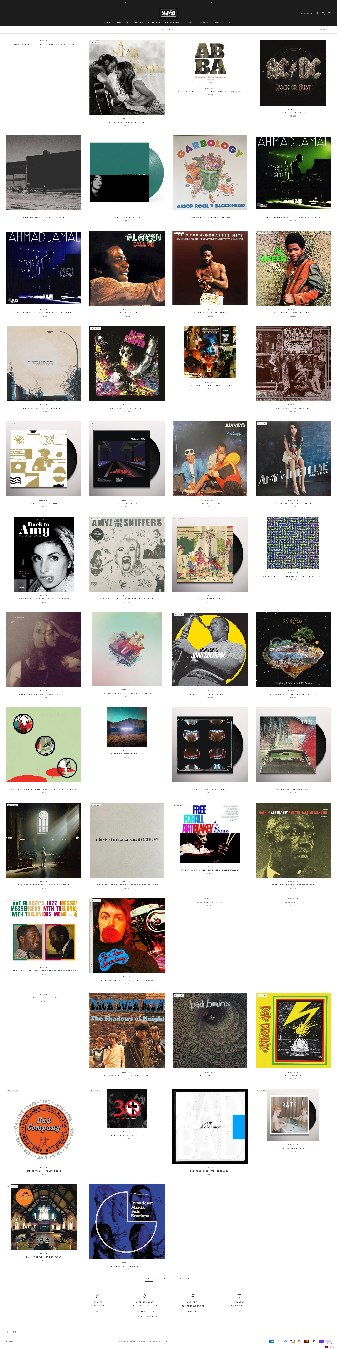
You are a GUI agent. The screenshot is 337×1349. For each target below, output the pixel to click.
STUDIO (189, 22)
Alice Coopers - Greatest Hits (293, 408)
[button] (331, 1347)
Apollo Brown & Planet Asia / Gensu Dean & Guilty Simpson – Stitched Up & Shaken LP (43, 790)
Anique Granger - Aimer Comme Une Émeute (43, 694)
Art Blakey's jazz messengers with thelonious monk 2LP (43, 971)
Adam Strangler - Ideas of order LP (44, 217)
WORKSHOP (154, 22)
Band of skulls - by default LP (44, 1257)
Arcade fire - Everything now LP (127, 754)
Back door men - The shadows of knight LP (126, 1076)
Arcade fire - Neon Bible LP (210, 790)
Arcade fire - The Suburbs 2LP (293, 790)
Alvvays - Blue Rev (210, 503)
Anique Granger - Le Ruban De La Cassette (127, 693)
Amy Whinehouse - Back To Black (293, 503)
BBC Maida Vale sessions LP (126, 1266)
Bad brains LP (293, 1076)
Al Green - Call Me (127, 313)
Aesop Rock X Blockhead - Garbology (210, 217)
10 (180, 1278)
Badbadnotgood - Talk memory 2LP (210, 1171)
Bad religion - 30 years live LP (127, 1135)
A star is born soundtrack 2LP (127, 122)
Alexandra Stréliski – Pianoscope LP (44, 408)
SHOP (118, 22)
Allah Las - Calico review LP (44, 503)
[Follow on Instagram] (14, 1332)
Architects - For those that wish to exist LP (44, 885)
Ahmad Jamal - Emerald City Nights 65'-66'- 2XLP (44, 313)
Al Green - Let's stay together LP (293, 313)
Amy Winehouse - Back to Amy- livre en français (43, 599)
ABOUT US (203, 22)
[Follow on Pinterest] (21, 1332)
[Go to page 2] (188, 1279)
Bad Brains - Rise (210, 1076)
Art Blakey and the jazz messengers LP (293, 885)
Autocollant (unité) (293, 902)
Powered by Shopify (156, 1341)
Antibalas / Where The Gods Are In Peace (293, 694)
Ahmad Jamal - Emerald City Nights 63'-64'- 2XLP (293, 217)
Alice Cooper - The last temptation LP (210, 386)
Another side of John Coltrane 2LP (210, 694)
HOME (107, 22)
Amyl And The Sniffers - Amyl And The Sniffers (127, 599)
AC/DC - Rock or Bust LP (293, 113)
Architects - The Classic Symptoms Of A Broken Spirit (127, 885)
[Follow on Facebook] (7, 1332)
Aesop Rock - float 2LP (127, 217)
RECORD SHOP (172, 22)
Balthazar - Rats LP (293, 1148)
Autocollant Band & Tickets (44, 998)
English (305, 13)
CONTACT (219, 22)
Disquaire (44, 40)
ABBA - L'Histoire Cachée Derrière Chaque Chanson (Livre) (210, 92)
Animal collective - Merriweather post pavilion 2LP (293, 576)
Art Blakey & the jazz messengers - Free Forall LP (210, 870)
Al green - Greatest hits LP (210, 313)
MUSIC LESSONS (134, 22)
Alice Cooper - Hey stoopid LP (127, 408)
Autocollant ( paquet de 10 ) (210, 902)
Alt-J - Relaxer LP (127, 503)
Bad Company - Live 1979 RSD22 (44, 1171)
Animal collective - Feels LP (210, 599)
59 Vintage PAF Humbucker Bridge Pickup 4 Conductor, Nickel (43, 44)
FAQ (231, 22)
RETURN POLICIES (97, 1306)
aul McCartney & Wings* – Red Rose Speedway (127, 980)
